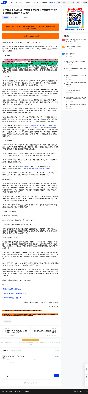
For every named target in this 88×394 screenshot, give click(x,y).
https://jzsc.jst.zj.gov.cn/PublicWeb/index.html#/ (41, 125)
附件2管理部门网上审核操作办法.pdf (15, 293)
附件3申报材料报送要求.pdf (12, 298)
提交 (56, 376)
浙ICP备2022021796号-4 (22, 391)
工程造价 (27, 3)
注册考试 (44, 3)
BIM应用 (35, 3)
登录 (78, 3)
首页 (11, 3)
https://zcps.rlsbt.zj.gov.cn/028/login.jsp (36, 168)
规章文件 (6, 17)
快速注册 (85, 3)
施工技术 (19, 3)
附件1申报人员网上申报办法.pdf (13, 289)
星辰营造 (12, 391)
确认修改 (57, 356)
